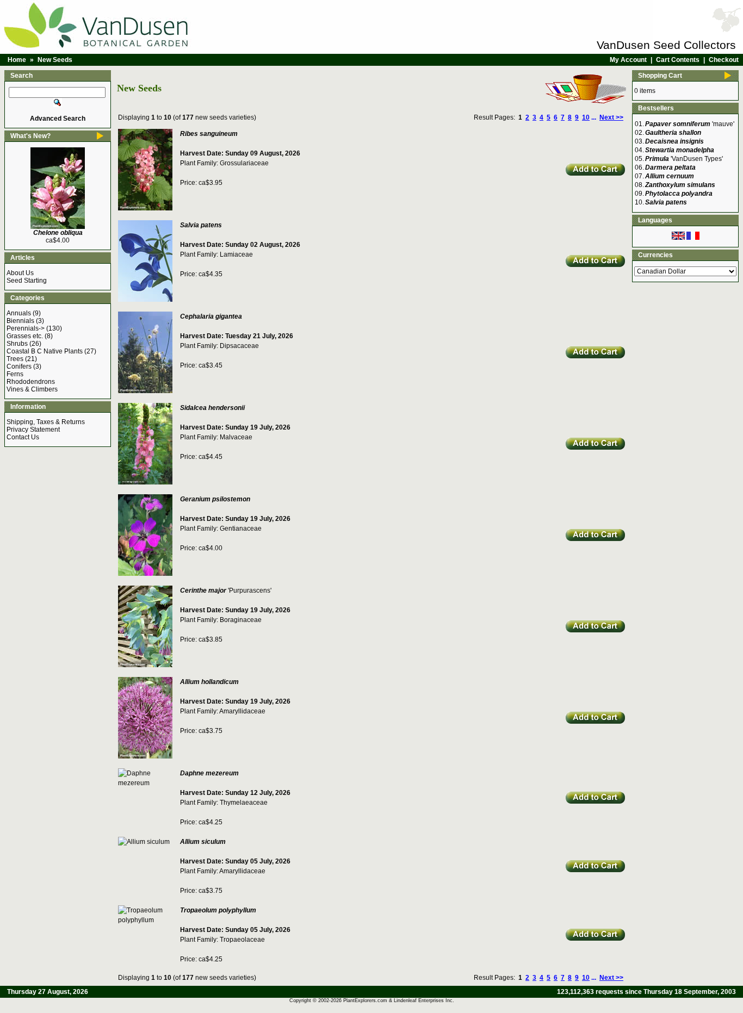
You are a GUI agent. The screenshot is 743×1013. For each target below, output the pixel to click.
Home (17, 60)
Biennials (20, 321)
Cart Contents (677, 60)
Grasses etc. (25, 336)
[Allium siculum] (144, 842)
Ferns (15, 374)
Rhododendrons (31, 382)
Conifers (19, 366)
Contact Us (23, 437)
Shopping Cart (660, 75)
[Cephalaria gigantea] (145, 391)
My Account (628, 60)
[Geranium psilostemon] (145, 573)
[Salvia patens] (145, 299)
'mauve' (689, 124)
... (593, 117)
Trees (15, 359)
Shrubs (17, 343)
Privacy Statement (33, 429)
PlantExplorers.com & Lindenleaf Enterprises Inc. (398, 1000)
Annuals (19, 313)
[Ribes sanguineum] (145, 208)
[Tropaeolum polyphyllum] (148, 920)
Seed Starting (27, 280)
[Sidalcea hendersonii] (145, 482)
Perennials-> (26, 328)
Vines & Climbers (32, 389)
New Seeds (55, 60)
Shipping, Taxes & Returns (46, 422)
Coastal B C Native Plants (45, 351)
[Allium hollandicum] (145, 756)
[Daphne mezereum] (148, 783)
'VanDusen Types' (684, 159)
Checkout (724, 60)
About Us (20, 273)
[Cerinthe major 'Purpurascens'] (145, 665)
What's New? (30, 136)
